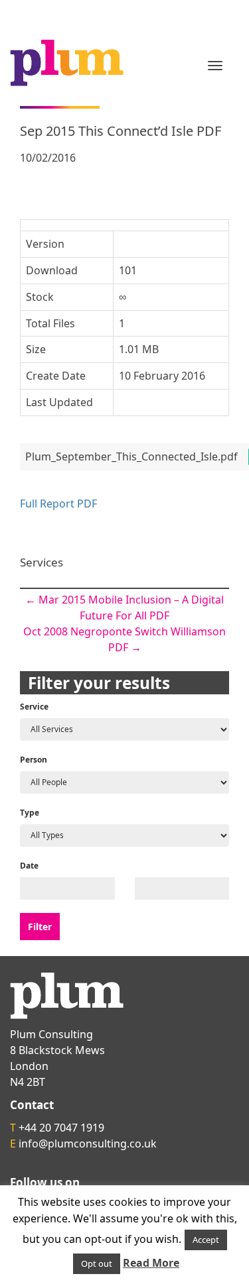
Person (33, 759)
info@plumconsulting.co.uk (88, 1143)
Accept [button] (206, 1240)
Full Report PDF (58, 503)
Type (29, 812)
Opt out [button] (96, 1263)
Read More (151, 1262)
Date (29, 865)
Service (34, 706)
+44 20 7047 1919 (61, 1127)
